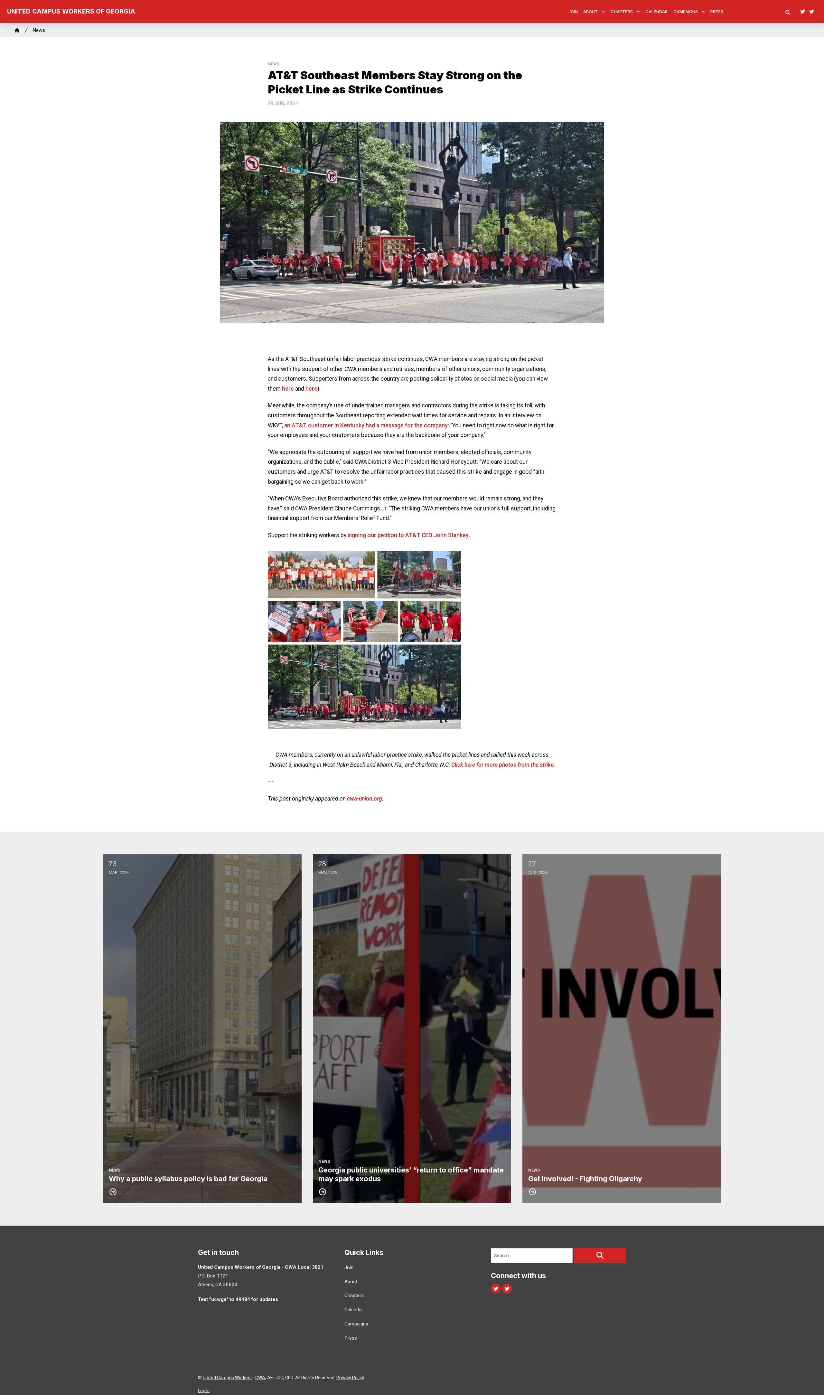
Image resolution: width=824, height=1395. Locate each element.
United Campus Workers (227, 1377)
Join (573, 11)
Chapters (622, 11)
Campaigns (685, 11)
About (590, 11)
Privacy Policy (350, 1377)
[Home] (17, 30)
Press (716, 11)
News (39, 30)
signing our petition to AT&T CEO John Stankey (408, 535)
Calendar (656, 11)
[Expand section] (603, 11)
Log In (204, 1390)
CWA (260, 1377)
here (288, 388)
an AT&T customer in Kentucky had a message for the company (366, 425)
